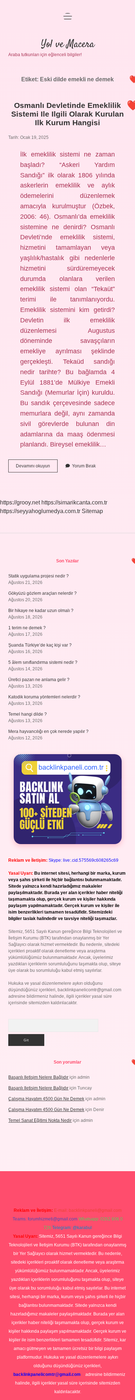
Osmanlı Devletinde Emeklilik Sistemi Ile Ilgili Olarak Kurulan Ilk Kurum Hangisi (67, 114)
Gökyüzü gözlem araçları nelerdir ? (42, 593)
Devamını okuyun (37, 467)
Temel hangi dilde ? (27, 714)
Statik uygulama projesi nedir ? (38, 576)
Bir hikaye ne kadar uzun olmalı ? (40, 610)
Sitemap (92, 511)
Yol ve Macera (67, 44)
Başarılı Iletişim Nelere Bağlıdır (38, 1077)
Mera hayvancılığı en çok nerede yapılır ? (48, 731)
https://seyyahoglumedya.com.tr (40, 511)
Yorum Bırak (84, 465)
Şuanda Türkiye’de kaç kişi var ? (40, 645)
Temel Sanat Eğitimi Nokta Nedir (40, 1120)
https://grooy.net (20, 502)
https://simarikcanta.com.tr (74, 502)
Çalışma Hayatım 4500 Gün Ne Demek (46, 1098)
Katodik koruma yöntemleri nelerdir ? (44, 696)
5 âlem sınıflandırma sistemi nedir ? (42, 662)
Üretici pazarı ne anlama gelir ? (38, 679)
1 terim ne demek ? (27, 627)
